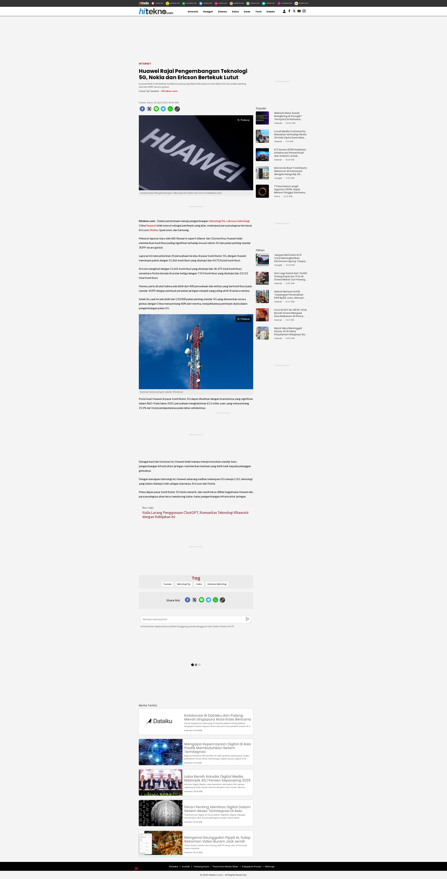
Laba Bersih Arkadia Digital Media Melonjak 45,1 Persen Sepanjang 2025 (217, 778)
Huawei (151, 225)
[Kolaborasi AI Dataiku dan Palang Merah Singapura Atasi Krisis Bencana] (160, 733)
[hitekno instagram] (304, 11)
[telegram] (163, 110)
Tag (196, 578)
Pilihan (260, 250)
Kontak (186, 866)
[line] (156, 110)
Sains (235, 11)
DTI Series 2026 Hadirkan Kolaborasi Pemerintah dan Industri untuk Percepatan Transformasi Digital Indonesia (290, 152)
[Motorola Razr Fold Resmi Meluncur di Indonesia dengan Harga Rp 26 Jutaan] (262, 177)
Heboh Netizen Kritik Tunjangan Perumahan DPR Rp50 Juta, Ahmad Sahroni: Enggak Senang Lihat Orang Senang (289, 294)
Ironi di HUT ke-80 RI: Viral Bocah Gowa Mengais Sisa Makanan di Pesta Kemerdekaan (290, 313)
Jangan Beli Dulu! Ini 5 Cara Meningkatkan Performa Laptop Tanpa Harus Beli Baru (289, 258)
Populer (261, 108)
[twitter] (149, 110)
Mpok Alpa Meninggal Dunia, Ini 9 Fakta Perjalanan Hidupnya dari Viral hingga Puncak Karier (290, 331)
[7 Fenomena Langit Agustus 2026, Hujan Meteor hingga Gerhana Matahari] (262, 196)
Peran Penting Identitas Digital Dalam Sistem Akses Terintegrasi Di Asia (217, 809)
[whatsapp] (170, 110)
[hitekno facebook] (289, 11)
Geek (247, 11)
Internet (193, 11)
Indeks (270, 11)
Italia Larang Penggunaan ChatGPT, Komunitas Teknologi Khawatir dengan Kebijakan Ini (195, 514)
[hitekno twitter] (294, 11)
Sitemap (269, 866)
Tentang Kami (201, 866)
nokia (199, 584)
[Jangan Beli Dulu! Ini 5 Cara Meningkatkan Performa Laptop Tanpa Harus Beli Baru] (262, 264)
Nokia (154, 230)
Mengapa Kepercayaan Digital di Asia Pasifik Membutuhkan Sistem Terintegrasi (217, 748)
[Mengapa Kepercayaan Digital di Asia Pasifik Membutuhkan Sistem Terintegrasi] (160, 763)
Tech (258, 11)
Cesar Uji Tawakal (149, 91)
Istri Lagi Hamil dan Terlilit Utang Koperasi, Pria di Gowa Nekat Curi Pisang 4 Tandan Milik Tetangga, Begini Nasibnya (290, 276)
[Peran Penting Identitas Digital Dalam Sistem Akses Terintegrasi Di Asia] (160, 824)
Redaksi (173, 866)
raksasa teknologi (238, 220)
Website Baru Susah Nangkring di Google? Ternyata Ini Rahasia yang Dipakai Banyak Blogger (288, 116)
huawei (167, 584)
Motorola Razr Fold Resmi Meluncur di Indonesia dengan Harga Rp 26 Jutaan (290, 171)
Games (222, 11)
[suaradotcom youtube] (299, 11)
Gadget (208, 11)
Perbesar (245, 120)
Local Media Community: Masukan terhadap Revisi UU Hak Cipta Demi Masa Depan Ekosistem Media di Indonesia (290, 134)
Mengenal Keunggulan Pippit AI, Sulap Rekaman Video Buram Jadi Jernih (217, 839)
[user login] (284, 13)
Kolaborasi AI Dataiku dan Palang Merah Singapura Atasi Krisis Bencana (217, 717)
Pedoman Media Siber (225, 866)
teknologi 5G (217, 220)
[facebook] (142, 110)
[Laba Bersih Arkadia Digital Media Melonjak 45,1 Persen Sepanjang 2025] (160, 794)
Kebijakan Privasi (251, 866)
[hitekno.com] (156, 13)
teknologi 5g (183, 584)
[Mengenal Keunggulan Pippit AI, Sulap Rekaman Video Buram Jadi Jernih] (160, 855)
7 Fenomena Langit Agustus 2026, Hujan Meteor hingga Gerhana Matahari (289, 189)
